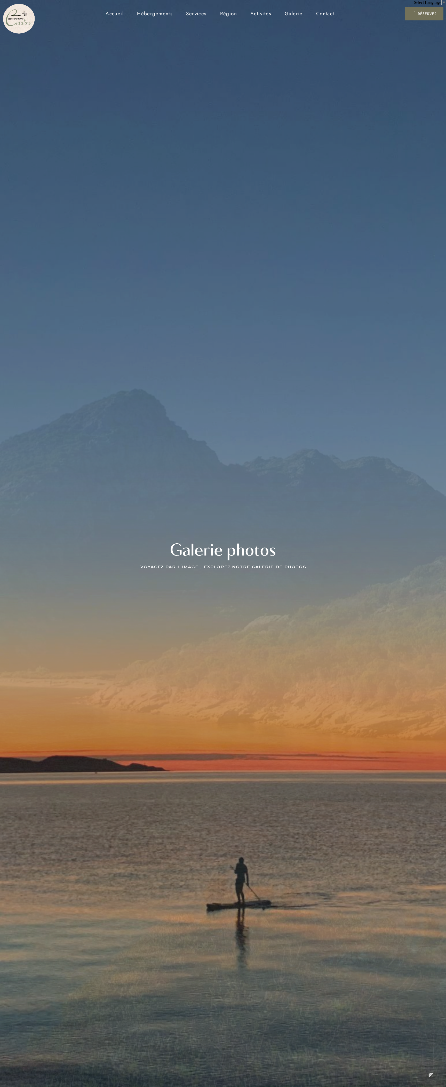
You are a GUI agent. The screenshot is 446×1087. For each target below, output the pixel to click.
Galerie (294, 13)
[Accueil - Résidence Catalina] (19, 14)
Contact (325, 13)
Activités (260, 13)
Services (196, 13)
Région (228, 13)
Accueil (115, 13)
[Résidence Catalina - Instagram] (431, 1075)
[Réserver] (424, 13)
